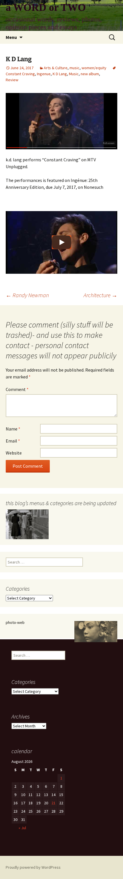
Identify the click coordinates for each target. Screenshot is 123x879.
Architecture (100, 295)
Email (13, 441)
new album (90, 73)
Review (12, 79)
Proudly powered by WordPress (33, 867)
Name (13, 429)
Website (14, 453)
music (75, 67)
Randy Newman (27, 295)
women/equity (94, 67)
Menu (11, 37)
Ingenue (44, 73)
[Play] (61, 242)
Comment (17, 389)
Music (74, 73)
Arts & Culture (56, 67)
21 (53, 802)
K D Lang (60, 73)
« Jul (22, 827)
